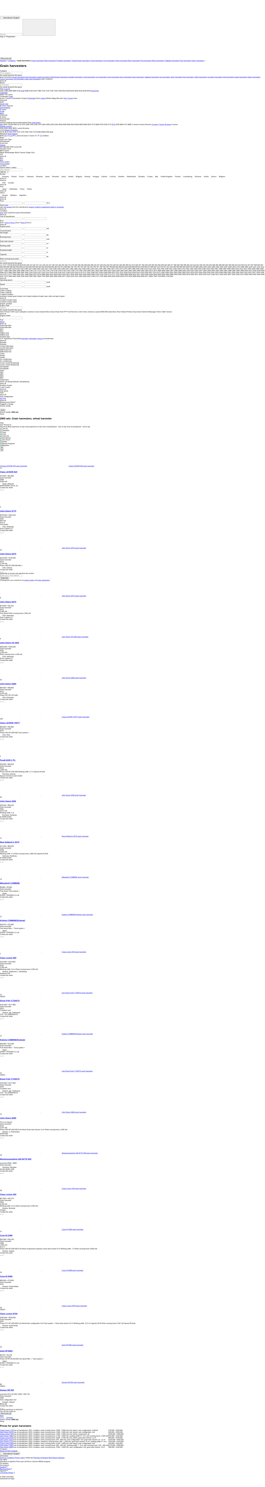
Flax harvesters (185, 61)
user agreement (44, 580)
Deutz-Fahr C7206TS (10, 1001)
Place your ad (6, 1413)
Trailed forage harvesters (80, 61)
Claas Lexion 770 (6, 1430)
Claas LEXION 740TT (10, 723)
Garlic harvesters (198, 61)
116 (7, 1418)
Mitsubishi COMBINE (10, 883)
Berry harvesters (134, 61)
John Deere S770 (8, 511)
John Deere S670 (8, 554)
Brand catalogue (58, 1458)
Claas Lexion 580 (6, 1443)
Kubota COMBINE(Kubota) (12, 920)
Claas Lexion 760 (6, 1434)
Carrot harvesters (96, 61)
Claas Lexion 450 (8, 1194)
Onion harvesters (121, 61)
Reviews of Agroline (41, 1458)
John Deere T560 (6, 1445)
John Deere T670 (6, 1440)
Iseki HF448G (6, 1351)
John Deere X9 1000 (9, 643)
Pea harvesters (146, 61)
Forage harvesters (37, 61)
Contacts (14, 1451)
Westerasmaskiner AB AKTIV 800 (15, 1159)
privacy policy (29, 580)
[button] (132, 47)
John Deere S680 (8, 684)
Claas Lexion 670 (6, 1438)
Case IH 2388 (6, 1235)
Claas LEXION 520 (8, 472)
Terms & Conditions (7, 1458)
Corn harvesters (109, 61)
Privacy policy (20, 1458)
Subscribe (4, 578)
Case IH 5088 (6, 1276)
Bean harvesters (158, 61)
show (3, 410)
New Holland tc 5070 (9, 842)
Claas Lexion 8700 (8, 1314)
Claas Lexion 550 (8, 958)
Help (8, 1451)
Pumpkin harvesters (63, 61)
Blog (50, 1458)
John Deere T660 (6, 1436)
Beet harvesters (50, 61)
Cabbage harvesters (171, 61)
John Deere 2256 (8, 801)
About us (3, 1451)
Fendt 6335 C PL (8, 760)
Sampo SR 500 (7, 1390)
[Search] (39, 27)
